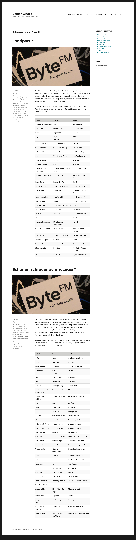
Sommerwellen (101, 39)
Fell (21, 328)
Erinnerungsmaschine (104, 41)
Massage (19, 336)
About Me (108, 14)
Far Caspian (16, 328)
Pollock (25, 336)
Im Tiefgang (100, 44)
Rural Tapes (22, 111)
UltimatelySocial (83, 539)
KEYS (14, 332)
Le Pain (18, 332)
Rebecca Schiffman (22, 338)
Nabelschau (100, 48)
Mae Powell (15, 105)
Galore (25, 328)
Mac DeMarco (24, 103)
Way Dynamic (20, 117)
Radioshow (70, 14)
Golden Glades (22, 13)
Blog (86, 14)
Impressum (119, 14)
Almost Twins (16, 96)
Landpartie (23, 41)
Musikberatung (96, 14)
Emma (25, 326)
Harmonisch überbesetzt (104, 46)
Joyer (25, 330)
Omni (19, 107)
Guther (21, 330)
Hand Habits (21, 101)
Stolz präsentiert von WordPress (32, 529)
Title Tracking (101, 50)
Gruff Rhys (15, 330)
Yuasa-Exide (22, 344)
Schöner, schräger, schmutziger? (44, 269)
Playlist (79, 14)
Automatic (15, 98)
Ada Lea (14, 324)
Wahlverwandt (101, 35)
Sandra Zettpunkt (17, 113)
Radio (18, 109)
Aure (22, 96)
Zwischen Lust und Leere (104, 37)
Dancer (20, 326)
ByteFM (21, 98)
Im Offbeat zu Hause (103, 52)
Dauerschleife (101, 43)
